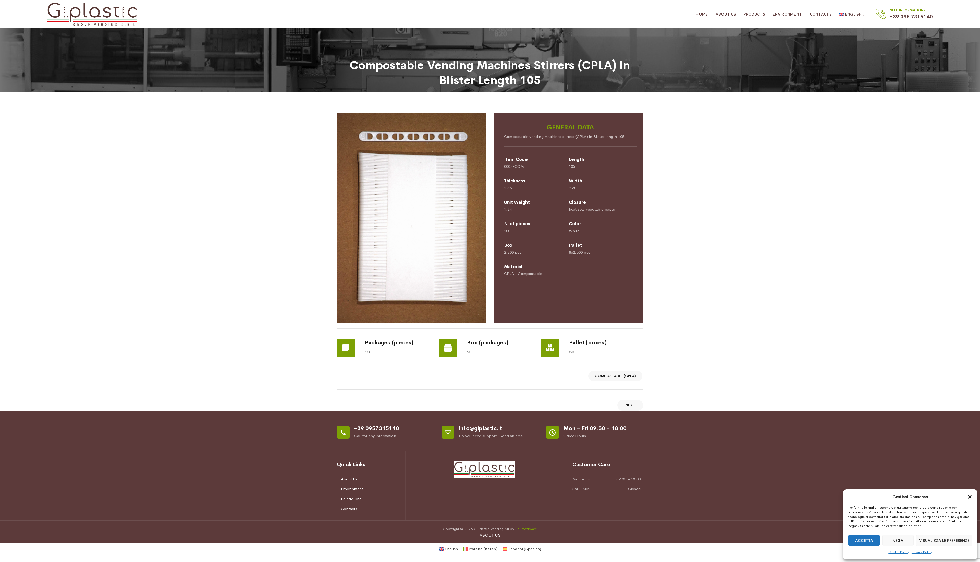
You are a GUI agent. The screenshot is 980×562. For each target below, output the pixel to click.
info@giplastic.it (480, 428)
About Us (349, 478)
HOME (702, 14)
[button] (969, 496)
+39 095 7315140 (911, 17)
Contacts (349, 508)
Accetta (864, 540)
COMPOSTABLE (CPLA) (615, 376)
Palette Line (351, 498)
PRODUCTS (754, 14)
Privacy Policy (922, 552)
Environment (352, 488)
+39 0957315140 (376, 428)
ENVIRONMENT (787, 14)
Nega (897, 540)
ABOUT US (726, 14)
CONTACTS (820, 14)
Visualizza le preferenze (944, 540)
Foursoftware (526, 529)
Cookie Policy (898, 552)
